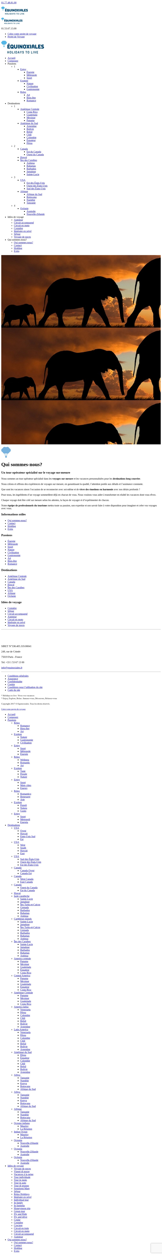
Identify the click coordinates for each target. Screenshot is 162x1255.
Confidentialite (15, 681)
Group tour (19, 1211)
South (23, 847)
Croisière (18, 228)
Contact (18, 245)
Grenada (24, 907)
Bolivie (30, 129)
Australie (31, 211)
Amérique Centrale (29, 109)
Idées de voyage (16, 1165)
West (22, 845)
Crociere (18, 1225)
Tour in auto (20, 1182)
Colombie (31, 137)
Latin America (21, 1029)
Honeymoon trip (22, 1208)
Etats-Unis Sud (27, 836)
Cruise (17, 1219)
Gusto (23, 811)
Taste (22, 771)
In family (18, 1202)
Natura (23, 808)
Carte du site (14, 690)
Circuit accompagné (24, 222)
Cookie (11, 684)
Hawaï (23, 157)
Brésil (29, 131)
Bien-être (31, 97)
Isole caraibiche (21, 896)
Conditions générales (18, 676)
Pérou (29, 143)
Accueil (11, 58)
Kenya (23, 1083)
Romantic (25, 762)
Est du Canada (34, 151)
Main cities (25, 785)
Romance (31, 100)
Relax (23, 92)
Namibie (31, 200)
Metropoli (25, 819)
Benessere (25, 796)
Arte (22, 799)
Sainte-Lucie (33, 174)
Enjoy (23, 69)
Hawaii (24, 833)
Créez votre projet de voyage (22, 33)
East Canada (26, 882)
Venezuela (25, 1009)
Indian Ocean (20, 1131)
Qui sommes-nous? (23, 242)
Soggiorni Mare (22, 1188)
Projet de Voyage (16, 36)
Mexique (31, 117)
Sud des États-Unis (36, 188)
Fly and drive (20, 1217)
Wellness (24, 759)
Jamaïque (31, 171)
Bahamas (31, 166)
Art (28, 95)
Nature (30, 83)
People (23, 774)
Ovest (23, 830)
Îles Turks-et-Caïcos (30, 904)
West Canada (26, 879)
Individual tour (21, 1200)
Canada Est (26, 873)
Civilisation (32, 86)
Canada (24, 148)
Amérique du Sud (29, 123)
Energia (24, 822)
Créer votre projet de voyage (13, 709)
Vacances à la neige (23, 1174)
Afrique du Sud (34, 194)
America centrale (22, 958)
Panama (30, 120)
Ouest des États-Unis (37, 185)
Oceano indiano (22, 1123)
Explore (24, 80)
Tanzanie (31, 202)
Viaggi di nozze (22, 1171)
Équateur (31, 140)
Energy (24, 788)
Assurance (13, 678)
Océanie (24, 208)
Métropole (32, 75)
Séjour (17, 234)
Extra (16, 251)
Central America (22, 975)
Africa (17, 1075)
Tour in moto (20, 1180)
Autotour (18, 219)
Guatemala (32, 114)
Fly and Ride (20, 1214)
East (22, 853)
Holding (18, 248)
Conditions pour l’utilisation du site (25, 687)
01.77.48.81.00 (8, 2)
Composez (13, 60)
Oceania (18, 1140)
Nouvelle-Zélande (36, 214)
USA (22, 180)
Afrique (24, 191)
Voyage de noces (22, 237)
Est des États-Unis (36, 183)
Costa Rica (32, 112)
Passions (12, 720)
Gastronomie (33, 89)
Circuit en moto (21, 225)
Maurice (24, 1126)
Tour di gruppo (21, 1185)
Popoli (23, 805)
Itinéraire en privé (22, 231)
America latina (21, 1006)
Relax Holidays (21, 1194)
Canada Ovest (27, 870)
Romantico (25, 793)
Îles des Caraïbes (28, 160)
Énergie (30, 72)
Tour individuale (22, 1177)
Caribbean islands (23, 918)
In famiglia (19, 1205)
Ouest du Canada (35, 154)
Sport (29, 78)
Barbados (31, 168)
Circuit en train (21, 1228)
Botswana (32, 197)
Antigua (31, 163)
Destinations (14, 825)
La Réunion (26, 1129)
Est (21, 839)
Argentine (32, 126)
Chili (29, 134)
